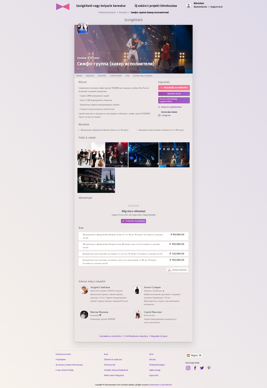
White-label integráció (114, 375)
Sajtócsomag (154, 370)
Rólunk (152, 359)
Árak (106, 354)
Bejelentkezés (200, 7)
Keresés (123, 12)
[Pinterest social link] (209, 368)
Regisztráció (217, 7)
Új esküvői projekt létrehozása (69, 365)
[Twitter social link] (202, 368)
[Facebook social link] (195, 368)
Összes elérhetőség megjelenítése (168, 100)
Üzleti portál (109, 365)
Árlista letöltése (179, 270)
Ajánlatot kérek (174, 94)
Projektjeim (61, 359)
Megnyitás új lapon (159, 336)
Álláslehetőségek (157, 365)
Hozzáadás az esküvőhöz (176, 87)
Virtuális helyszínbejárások (116, 370)
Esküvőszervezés (107, 12)
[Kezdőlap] (63, 5)
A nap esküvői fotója (64, 370)
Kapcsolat (153, 375)
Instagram (166, 115)
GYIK (151, 354)
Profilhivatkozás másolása (136, 336)
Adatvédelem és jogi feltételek (160, 385)
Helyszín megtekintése (171, 107)
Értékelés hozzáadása (135, 221)
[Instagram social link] (188, 368)
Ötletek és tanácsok (113, 359)
